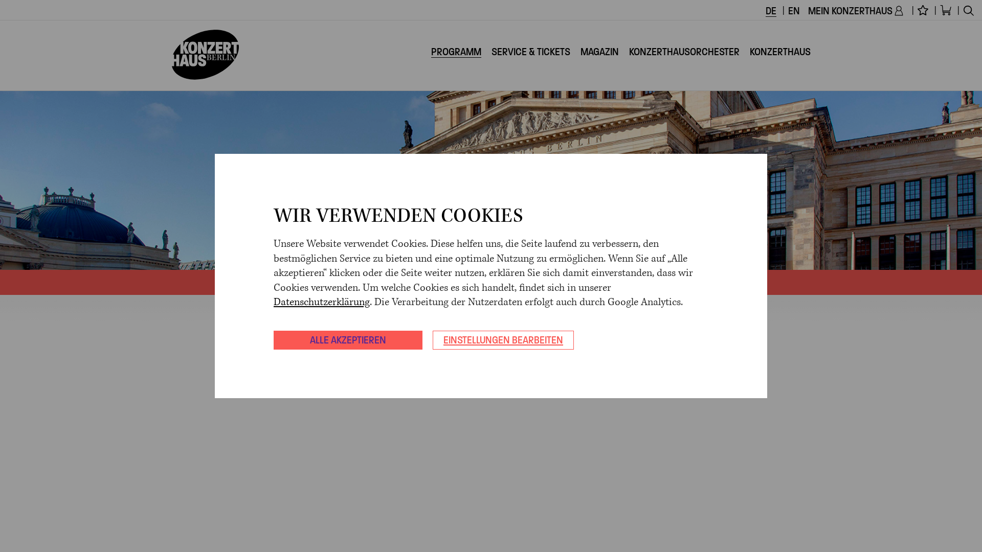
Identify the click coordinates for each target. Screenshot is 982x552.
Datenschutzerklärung (322, 302)
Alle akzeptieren (348, 340)
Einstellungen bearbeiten (503, 340)
